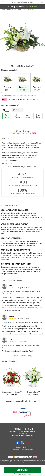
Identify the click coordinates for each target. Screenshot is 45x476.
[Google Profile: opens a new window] (22, 442)
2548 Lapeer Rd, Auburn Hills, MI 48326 (22, 431)
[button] (40, 471)
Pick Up (18, 110)
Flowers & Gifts (11, 9)
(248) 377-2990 (22, 433)
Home (3, 9)
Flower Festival (21, 345)
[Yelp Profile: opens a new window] (27, 442)
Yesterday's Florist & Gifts (22, 2)
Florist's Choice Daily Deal (24, 292)
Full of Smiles (20, 322)
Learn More (36, 99)
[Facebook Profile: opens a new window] (17, 442)
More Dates (38, 116)
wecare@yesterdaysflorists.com (23, 435)
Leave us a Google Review (22, 449)
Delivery (6, 111)
